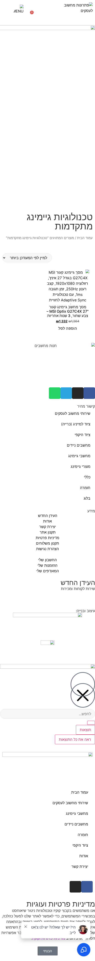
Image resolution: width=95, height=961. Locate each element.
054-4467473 (66, 597)
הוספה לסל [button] (67, 328)
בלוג (87, 498)
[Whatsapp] (54, 393)
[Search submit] (91, 723)
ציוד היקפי (82, 434)
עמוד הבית (85, 238)
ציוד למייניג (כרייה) (75, 424)
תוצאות (85, 729)
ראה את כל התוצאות (75, 739)
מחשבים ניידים (78, 445)
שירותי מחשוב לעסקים (72, 413)
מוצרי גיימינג (80, 466)
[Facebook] (89, 393)
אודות (83, 856)
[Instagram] (77, 393)
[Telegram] (66, 393)
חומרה (85, 487)
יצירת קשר (79, 866)
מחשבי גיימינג (79, 456)
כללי (87, 477)
